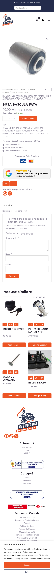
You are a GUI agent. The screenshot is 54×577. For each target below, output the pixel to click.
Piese (16, 89)
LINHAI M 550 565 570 (35, 100)
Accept (27, 565)
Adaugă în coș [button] (14, 345)
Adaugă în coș (28, 118)
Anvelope (27, 480)
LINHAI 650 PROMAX (18, 131)
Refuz (27, 572)
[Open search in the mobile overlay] (27, 7)
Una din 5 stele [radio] (22, 234)
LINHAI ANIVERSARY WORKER (27, 98)
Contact (27, 450)
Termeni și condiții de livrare (27, 535)
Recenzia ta (12, 238)
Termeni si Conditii (27, 517)
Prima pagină (8, 89)
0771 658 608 (35, 3)
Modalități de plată (27, 532)
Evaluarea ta (12, 233)
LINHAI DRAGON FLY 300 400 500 (24, 99)
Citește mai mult (40, 345)
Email (8, 264)
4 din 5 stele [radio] (29, 234)
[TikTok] (11, 436)
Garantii (27, 523)
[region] (27, 559)
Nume (9, 254)
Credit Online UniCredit (27, 538)
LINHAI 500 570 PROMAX (34, 96)
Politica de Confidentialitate (27, 520)
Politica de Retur (27, 526)
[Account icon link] (43, 20)
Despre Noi (27, 447)
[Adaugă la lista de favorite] (13, 183)
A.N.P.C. (27, 453)
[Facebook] (5, 193)
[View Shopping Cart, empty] (37, 20)
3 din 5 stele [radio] (27, 234)
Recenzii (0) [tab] (8, 205)
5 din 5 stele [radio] (32, 234)
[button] (47, 39)
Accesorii (27, 483)
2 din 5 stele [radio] (24, 234)
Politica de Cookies (27, 529)
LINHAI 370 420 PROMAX (13, 96)
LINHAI (22, 89)
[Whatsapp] (10, 193)
